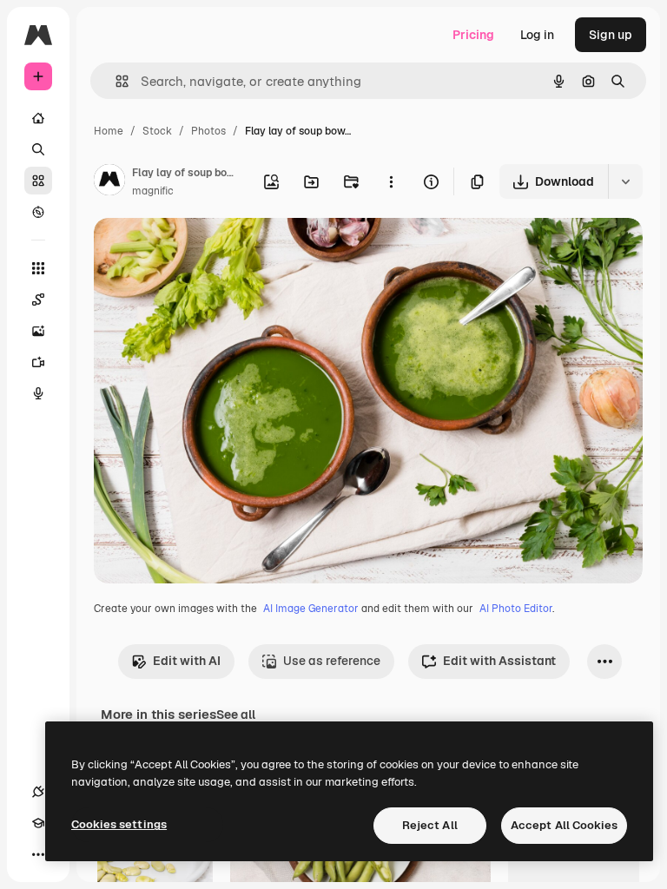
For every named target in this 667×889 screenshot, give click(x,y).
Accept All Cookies (564, 825)
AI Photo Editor (515, 609)
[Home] (38, 118)
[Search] (38, 149)
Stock (157, 131)
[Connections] (38, 792)
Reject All (430, 825)
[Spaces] (38, 299)
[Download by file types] (625, 181)
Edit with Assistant (499, 660)
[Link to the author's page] (109, 182)
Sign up (610, 35)
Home (108, 131)
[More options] (390, 181)
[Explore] (38, 212)
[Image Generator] (38, 331)
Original (205, 251)
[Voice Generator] (38, 393)
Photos (208, 131)
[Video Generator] (38, 362)
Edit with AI (187, 660)
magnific (153, 191)
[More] (38, 854)
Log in (537, 35)
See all (235, 714)
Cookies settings (119, 824)
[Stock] (38, 180)
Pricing (473, 35)
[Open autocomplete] (115, 81)
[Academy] (38, 823)
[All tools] (38, 268)
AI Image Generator (311, 609)
